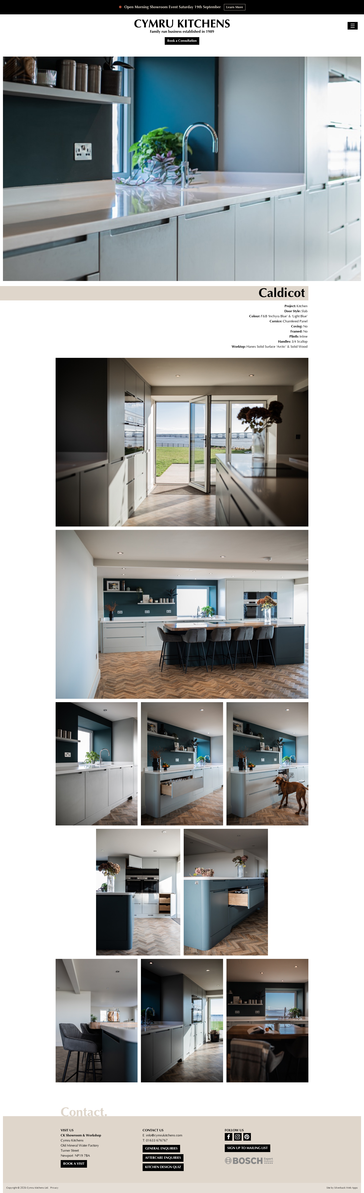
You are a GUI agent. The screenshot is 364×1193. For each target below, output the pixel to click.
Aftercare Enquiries (163, 1158)
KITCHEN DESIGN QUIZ (163, 1167)
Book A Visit (73, 1164)
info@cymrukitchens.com (164, 1135)
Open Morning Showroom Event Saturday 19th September (172, 7)
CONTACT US (153, 1130)
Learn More (234, 7)
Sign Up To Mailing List (247, 1148)
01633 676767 (157, 1141)
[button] (353, 26)
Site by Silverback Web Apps (342, 1187)
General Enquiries (161, 1149)
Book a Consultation (182, 41)
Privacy (54, 1187)
